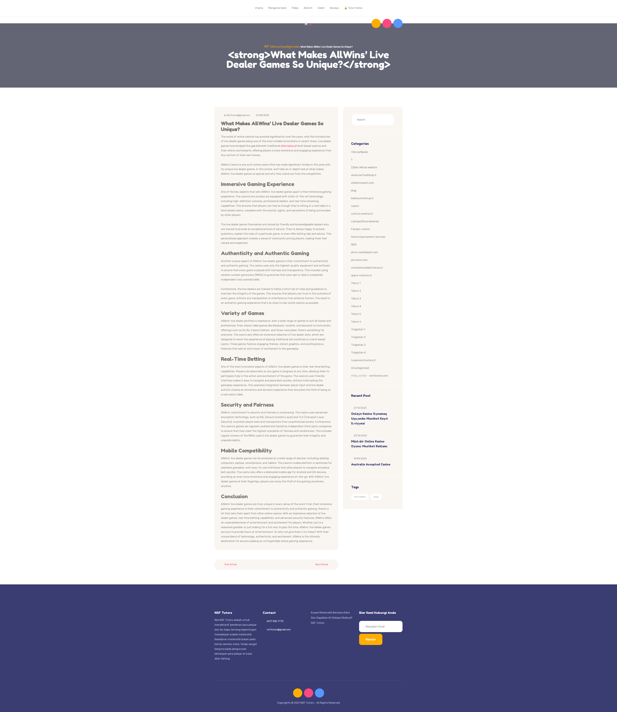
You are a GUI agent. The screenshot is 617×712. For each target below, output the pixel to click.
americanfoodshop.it (363, 175)
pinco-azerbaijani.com (364, 252)
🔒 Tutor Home (353, 7)
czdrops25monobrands (365, 221)
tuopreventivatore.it (363, 360)
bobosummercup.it (362, 198)
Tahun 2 (356, 290)
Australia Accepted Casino (370, 464)
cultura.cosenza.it (362, 213)
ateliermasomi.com (362, 182)
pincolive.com (359, 259)
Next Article (322, 564)
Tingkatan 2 (358, 337)
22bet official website (364, 167)
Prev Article (231, 564)
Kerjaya (334, 7)
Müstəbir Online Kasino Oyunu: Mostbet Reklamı (369, 444)
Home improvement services (368, 236)
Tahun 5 (356, 313)
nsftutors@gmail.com (279, 629)
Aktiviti (308, 7)
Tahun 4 (356, 306)
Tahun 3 (356, 298)
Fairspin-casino (360, 229)
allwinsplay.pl (289, 145)
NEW (353, 244)
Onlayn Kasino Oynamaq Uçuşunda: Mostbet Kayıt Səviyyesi (369, 418)
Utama (259, 7)
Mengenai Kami (277, 7)
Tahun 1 (356, 283)
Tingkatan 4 (358, 352)
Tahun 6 (356, 321)
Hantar (371, 639)
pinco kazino (360, 497)
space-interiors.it (361, 275)
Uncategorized (360, 368)
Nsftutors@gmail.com (238, 115)
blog (353, 190)
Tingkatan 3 (358, 344)
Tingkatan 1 (358, 329)
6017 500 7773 (275, 621)
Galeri (321, 7)
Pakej (295, 7)
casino (355, 205)
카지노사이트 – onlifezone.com (369, 375)
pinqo (376, 497)
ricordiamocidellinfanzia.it (367, 267)
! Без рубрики (359, 151)
